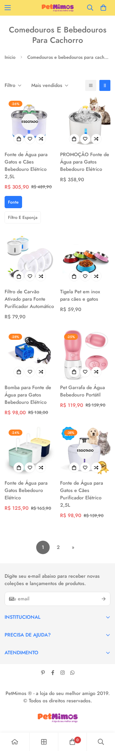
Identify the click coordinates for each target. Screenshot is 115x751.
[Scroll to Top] (104, 718)
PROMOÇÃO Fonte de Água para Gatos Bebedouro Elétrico (84, 162)
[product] (14, 741)
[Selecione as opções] (18, 139)
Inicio (10, 57)
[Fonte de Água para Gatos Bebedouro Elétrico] (30, 451)
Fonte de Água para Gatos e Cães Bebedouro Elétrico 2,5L (26, 165)
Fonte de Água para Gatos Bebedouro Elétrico (26, 490)
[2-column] (104, 85)
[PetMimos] (57, 8)
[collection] (44, 742)
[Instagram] (62, 672)
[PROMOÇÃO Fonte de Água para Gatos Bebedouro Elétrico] (85, 122)
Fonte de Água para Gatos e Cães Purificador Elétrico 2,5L (81, 494)
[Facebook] (52, 672)
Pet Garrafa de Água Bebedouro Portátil (82, 391)
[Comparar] (41, 139)
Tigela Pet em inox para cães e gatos (80, 295)
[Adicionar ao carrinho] (18, 372)
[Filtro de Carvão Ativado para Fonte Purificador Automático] (30, 259)
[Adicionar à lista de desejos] (30, 139)
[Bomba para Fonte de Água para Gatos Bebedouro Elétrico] (30, 355)
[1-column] (90, 85)
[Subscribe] (103, 599)
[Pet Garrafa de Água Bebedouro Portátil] (85, 355)
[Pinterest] (42, 672)
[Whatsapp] (72, 672)
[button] (103, 8)
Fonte (13, 202)
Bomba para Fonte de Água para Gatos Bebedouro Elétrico (28, 395)
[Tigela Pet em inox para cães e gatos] (85, 259)
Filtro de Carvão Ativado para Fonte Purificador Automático (29, 299)
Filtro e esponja (22, 217)
